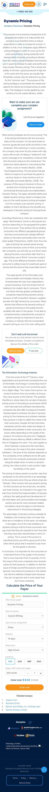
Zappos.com (11, 700)
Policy (23, 778)
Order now (29, 4)
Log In (38, 4)
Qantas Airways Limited (16, 710)
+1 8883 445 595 (24, 12)
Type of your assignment (16, 622)
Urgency (9, 634)
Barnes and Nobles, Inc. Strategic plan (23, 706)
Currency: (9, 657)
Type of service (12, 611)
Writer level (10, 645)
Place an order (35, 124)
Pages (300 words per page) (18, 668)
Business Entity (13, 703)
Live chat (34, 350)
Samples (8, 26)
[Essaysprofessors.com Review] (31, 728)
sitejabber (14, 728)
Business (18, 26)
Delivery (32, 778)
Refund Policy (24, 783)
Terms (15, 778)
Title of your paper (13, 600)
